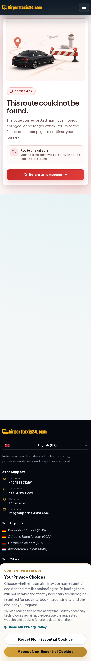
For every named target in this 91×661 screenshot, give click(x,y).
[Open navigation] (84, 7)
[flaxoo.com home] (38, 7)
